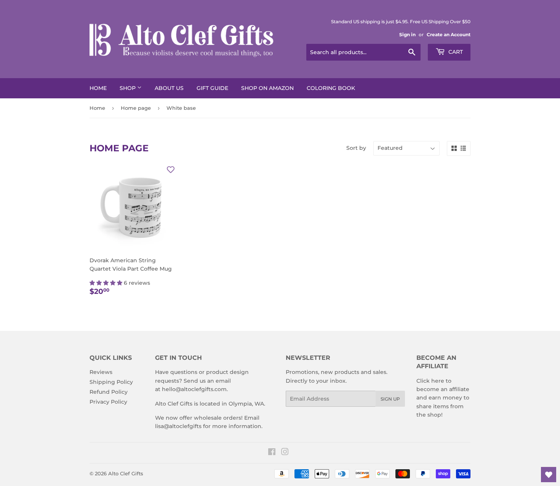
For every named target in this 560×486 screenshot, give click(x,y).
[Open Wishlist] (548, 474)
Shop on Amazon (267, 88)
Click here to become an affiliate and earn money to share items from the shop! (442, 398)
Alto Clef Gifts (125, 473)
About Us (169, 88)
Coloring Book (331, 88)
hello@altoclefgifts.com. (195, 389)
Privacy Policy (108, 401)
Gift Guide (212, 88)
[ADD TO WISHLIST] (170, 169)
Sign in (407, 34)
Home (98, 88)
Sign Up (390, 399)
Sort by (356, 147)
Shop (128, 88)
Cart (455, 51)
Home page (136, 108)
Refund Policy (109, 391)
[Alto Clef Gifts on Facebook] (272, 452)
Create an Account (448, 34)
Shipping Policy (111, 382)
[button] (107, 282)
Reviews (101, 372)
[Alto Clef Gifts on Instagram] (285, 452)
